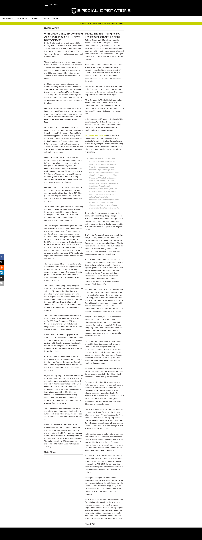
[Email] (2, 283)
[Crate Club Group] (101, 533)
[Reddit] (2, 267)
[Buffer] (2, 278)
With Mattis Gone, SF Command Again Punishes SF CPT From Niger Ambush (63, 36)
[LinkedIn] (2, 272)
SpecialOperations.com (101, 11)
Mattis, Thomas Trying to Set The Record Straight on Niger (102, 35)
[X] (2, 262)
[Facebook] (2, 257)
